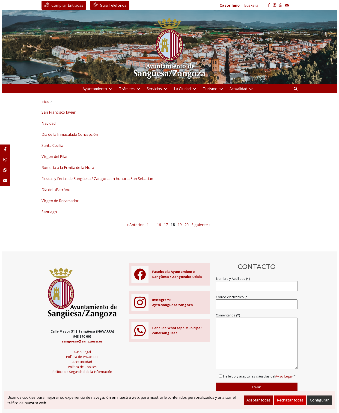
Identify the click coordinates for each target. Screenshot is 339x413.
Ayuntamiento (95, 88)
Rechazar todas (290, 400)
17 (166, 224)
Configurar (319, 400)
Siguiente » (201, 224)
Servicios (154, 88)
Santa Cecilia (52, 145)
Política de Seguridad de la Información (82, 371)
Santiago (49, 211)
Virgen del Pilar (55, 156)
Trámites (127, 88)
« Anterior (135, 224)
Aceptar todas (259, 400)
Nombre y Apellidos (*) (233, 278)
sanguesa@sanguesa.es (82, 341)
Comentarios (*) (228, 315)
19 (180, 224)
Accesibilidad (82, 362)
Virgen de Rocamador (60, 200)
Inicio (45, 101)
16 (159, 224)
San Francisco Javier (59, 112)
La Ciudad (182, 88)
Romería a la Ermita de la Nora (68, 167)
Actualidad (238, 88)
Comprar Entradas (67, 5)
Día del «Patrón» (56, 189)
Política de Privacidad (82, 356)
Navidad (49, 123)
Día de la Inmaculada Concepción (70, 134)
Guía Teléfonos (113, 5)
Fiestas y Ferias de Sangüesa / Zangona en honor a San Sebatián (97, 178)
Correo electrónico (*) (232, 297)
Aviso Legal (82, 352)
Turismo (210, 88)
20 (186, 224)
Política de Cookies (82, 367)
